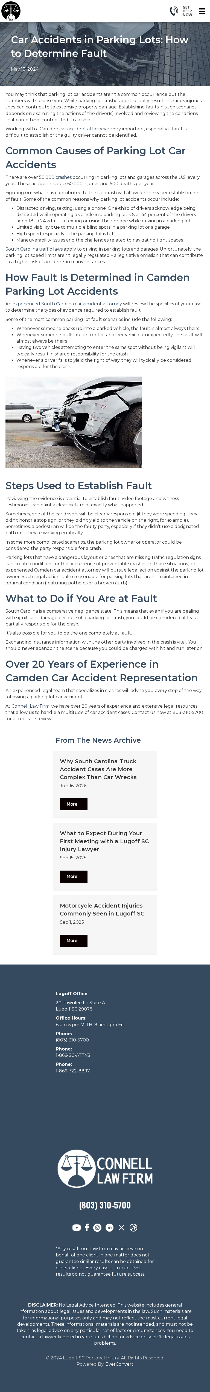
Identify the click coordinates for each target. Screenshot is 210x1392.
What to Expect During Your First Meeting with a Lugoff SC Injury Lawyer (104, 841)
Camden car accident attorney (73, 128)
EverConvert (119, 1364)
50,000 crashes (55, 177)
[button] (74, 804)
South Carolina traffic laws (34, 249)
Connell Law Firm (30, 706)
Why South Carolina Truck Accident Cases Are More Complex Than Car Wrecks (98, 769)
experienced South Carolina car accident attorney (67, 303)
